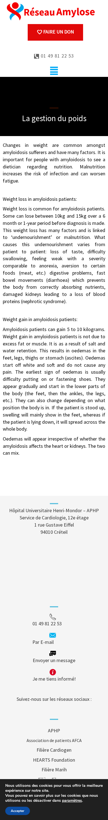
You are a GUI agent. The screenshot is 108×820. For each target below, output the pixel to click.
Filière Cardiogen (54, 750)
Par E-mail (53, 642)
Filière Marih (54, 769)
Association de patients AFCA (54, 740)
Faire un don (58, 31)
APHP (54, 730)
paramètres (72, 800)
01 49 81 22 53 (56, 56)
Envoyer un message (54, 660)
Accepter (17, 811)
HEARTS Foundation (54, 760)
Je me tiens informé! (54, 679)
